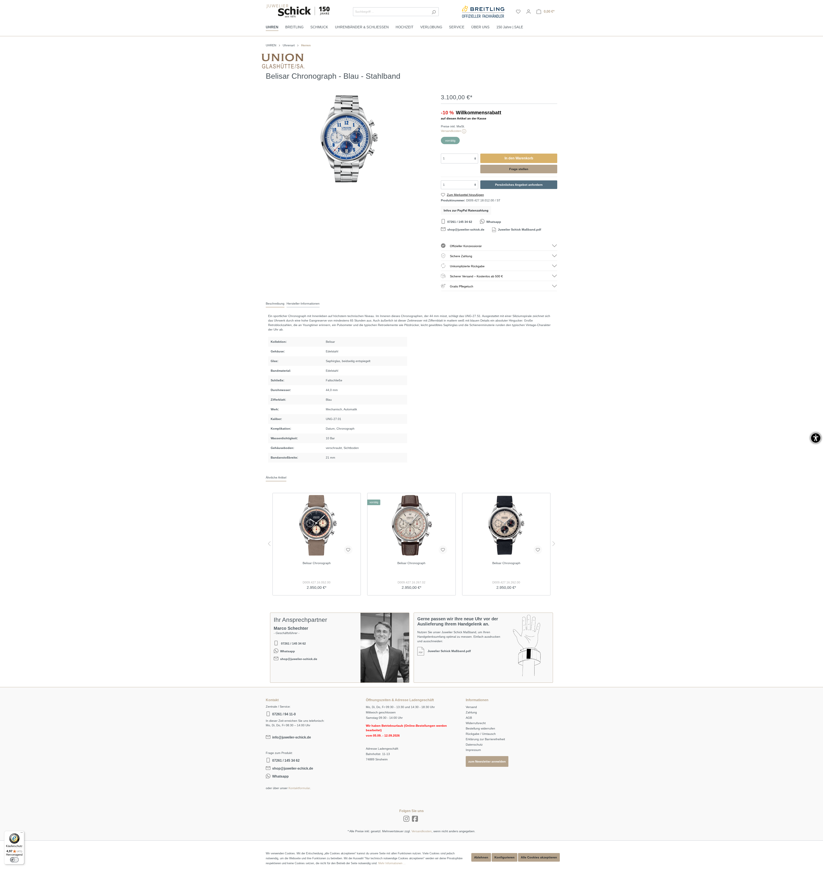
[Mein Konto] (528, 11)
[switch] (14, 859)
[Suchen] (434, 11)
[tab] (275, 303)
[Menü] (21, 833)
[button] (816, 438)
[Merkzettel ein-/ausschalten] (348, 549)
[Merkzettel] (518, 11)
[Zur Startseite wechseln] (298, 11)
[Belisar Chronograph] (317, 525)
